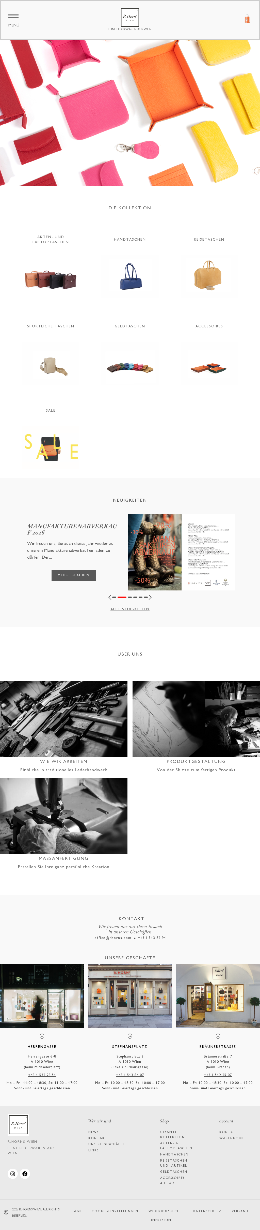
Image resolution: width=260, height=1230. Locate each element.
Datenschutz (207, 1211)
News (93, 1132)
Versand (240, 1211)
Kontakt (98, 1138)
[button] (111, 597)
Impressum (161, 1220)
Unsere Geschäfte (106, 1144)
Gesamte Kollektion (172, 1135)
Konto (226, 1132)
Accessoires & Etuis (172, 1181)
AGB (78, 1211)
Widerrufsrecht (166, 1211)
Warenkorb (231, 1138)
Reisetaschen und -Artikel (173, 1163)
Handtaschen (174, 1154)
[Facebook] (25, 1174)
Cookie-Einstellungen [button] (115, 1211)
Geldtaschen (173, 1172)
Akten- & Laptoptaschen (176, 1146)
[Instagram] (13, 1174)
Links (93, 1150)
